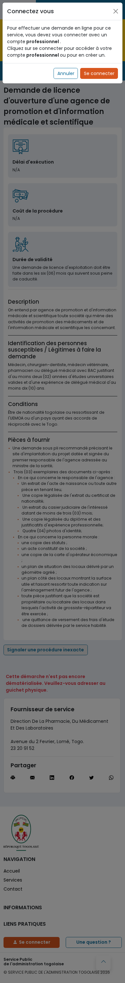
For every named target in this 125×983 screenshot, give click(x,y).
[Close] (115, 11)
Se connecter (99, 73)
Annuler (65, 73)
